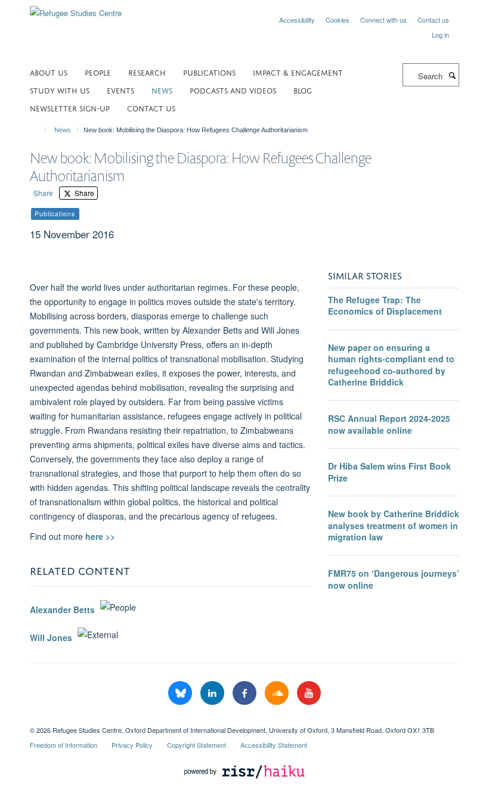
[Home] (40, 129)
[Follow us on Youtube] (309, 693)
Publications (209, 71)
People (98, 71)
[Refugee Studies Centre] (76, 8)
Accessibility (297, 19)
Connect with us (383, 19)
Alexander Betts (62, 610)
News (62, 129)
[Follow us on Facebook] (246, 693)
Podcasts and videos (233, 89)
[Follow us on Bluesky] (181, 693)
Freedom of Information (63, 745)
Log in (440, 34)
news (161, 89)
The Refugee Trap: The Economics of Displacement (385, 306)
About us (48, 71)
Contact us (433, 19)
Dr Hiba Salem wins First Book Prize (389, 472)
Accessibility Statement (273, 745)
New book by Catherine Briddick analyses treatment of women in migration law (393, 525)
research (147, 71)
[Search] (452, 75)
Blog (302, 89)
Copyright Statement (196, 745)
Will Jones (51, 637)
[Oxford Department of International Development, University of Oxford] (244, 720)
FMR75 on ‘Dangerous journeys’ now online (393, 579)
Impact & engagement (298, 71)
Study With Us (59, 89)
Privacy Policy (132, 745)
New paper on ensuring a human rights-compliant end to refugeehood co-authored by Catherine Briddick (391, 364)
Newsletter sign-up (70, 107)
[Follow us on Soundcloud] (278, 693)
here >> (100, 536)
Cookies (337, 19)
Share (43, 193)
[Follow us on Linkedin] (213, 693)
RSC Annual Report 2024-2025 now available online (389, 424)
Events (120, 89)
